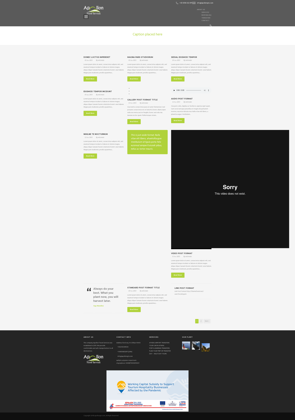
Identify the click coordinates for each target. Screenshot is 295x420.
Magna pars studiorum (140, 57)
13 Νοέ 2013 (132, 103)
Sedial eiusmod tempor (184, 57)
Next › (207, 321)
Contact (205, 20)
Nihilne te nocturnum (96, 134)
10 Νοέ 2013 (132, 291)
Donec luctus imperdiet (97, 57)
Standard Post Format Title (143, 288)
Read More (90, 79)
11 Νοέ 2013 (176, 256)
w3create (101, 60)
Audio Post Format (182, 99)
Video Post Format (181, 253)
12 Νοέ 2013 (176, 102)
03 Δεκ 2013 (89, 60)
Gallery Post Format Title (142, 100)
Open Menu (86, 16)
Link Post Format (184, 288)
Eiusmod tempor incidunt (98, 91)
